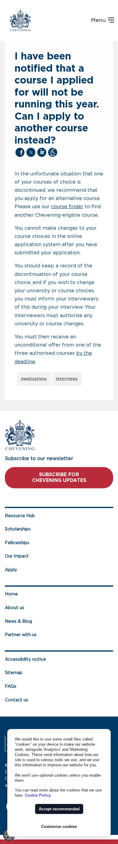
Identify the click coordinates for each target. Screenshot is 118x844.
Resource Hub (20, 516)
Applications (34, 379)
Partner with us (21, 634)
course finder (67, 206)
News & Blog (18, 621)
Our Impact (17, 556)
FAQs (10, 686)
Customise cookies (59, 826)
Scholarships (18, 529)
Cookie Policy (38, 795)
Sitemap (13, 672)
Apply (11, 570)
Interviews (67, 379)
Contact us (16, 700)
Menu (99, 20)
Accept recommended (59, 809)
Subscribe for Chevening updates (59, 477)
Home (11, 594)
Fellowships (17, 543)
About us (14, 607)
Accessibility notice (25, 659)
